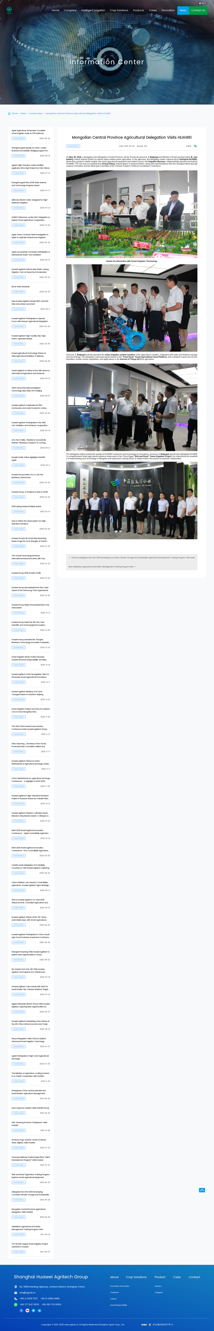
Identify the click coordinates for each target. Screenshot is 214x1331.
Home (55, 10)
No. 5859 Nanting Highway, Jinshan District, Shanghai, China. (52, 1287)
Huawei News (35, 113)
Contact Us (198, 10)
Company (70, 10)
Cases (153, 10)
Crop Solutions (119, 10)
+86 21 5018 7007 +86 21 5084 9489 (39, 1298)
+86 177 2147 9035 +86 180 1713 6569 (40, 1304)
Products (138, 10)
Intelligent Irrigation (93, 10)
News (183, 10)
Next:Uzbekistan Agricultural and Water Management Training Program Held (101, 566)
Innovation (168, 10)
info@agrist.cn (27, 1293)
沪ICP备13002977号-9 (163, 1324)
